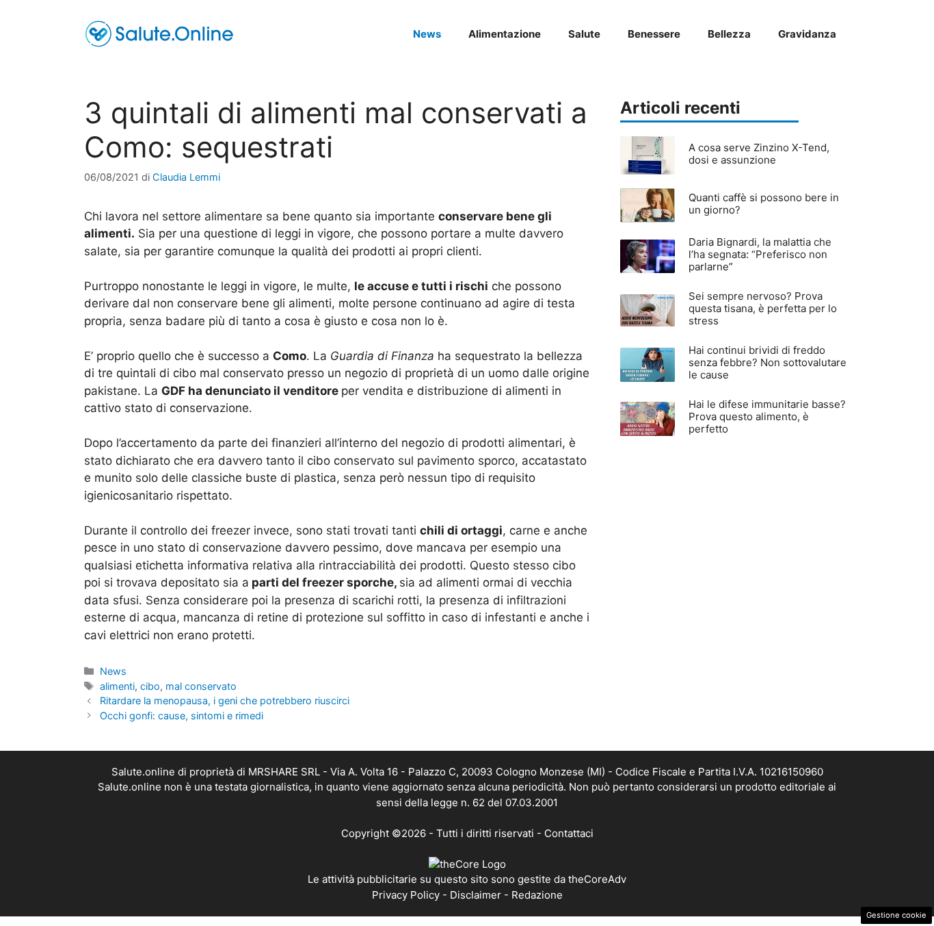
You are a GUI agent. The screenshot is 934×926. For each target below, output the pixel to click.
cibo (150, 686)
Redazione (537, 894)
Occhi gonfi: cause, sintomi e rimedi (181, 715)
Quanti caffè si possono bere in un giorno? (764, 203)
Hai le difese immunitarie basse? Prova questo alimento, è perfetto (767, 416)
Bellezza (729, 33)
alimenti (117, 686)
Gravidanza (807, 33)
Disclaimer (475, 894)
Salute (584, 33)
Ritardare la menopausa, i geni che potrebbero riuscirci (224, 700)
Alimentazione (504, 33)
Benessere (654, 33)
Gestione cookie (896, 915)
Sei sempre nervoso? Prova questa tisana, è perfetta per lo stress (763, 308)
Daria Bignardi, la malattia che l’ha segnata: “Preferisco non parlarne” (760, 254)
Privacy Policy (406, 894)
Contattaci (568, 833)
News (427, 33)
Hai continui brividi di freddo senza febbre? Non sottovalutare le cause (767, 362)
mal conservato (201, 686)
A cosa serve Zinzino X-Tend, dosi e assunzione (759, 153)
